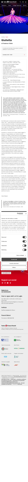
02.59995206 (6, 292)
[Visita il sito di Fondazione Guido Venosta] (19, 357)
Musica (24, 5)
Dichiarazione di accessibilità (18, 380)
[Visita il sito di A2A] (6, 357)
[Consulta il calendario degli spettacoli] (23, 2)
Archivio (3, 37)
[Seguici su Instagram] (2, 283)
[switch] (24, 241)
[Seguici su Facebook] (5, 283)
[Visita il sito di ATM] (19, 366)
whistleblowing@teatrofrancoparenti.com (9, 381)
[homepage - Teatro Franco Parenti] (11, 2)
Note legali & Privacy (5, 379)
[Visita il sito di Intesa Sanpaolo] (19, 349)
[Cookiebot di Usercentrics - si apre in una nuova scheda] (17, 214)
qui (16, 48)
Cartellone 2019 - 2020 (7, 54)
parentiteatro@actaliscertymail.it (20, 376)
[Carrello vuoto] (26, 2)
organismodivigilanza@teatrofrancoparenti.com (10, 382)
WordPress (20, 384)
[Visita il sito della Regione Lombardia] (19, 341)
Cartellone (4, 5)
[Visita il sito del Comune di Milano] (6, 349)
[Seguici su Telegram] (10, 283)
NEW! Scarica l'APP (6, 272)
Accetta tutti (14, 259)
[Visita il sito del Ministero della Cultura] (6, 341)
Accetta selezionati (14, 263)
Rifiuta (14, 267)
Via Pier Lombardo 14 (6, 310)
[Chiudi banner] (25, 213)
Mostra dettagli (20, 255)
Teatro (9, 5)
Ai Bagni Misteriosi (17, 5)
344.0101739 (10, 318)
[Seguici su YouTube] (8, 283)
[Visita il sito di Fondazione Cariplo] (6, 366)
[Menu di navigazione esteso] (2, 2)
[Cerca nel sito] (20, 2)
